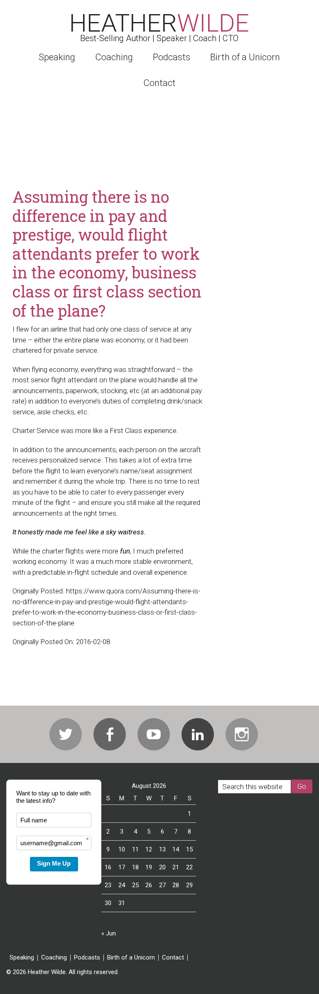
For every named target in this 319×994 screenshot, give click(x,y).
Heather (159, 23)
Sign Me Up (54, 863)
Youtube (153, 734)
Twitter (65, 734)
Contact (173, 958)
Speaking (22, 958)
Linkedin (198, 734)
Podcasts (87, 958)
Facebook (109, 734)
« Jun (108, 933)
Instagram (242, 734)
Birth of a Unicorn (131, 958)
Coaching (54, 958)
